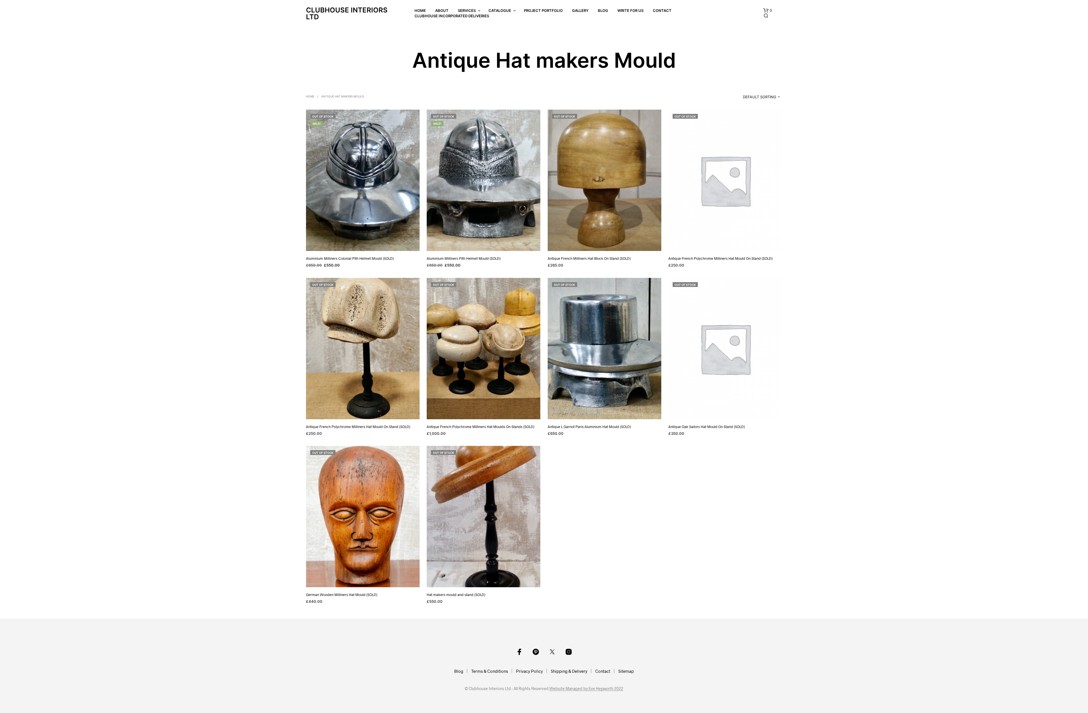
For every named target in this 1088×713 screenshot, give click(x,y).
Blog (603, 10)
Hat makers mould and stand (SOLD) (456, 594)
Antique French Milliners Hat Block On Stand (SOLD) (589, 258)
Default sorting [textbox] (759, 97)
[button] (767, 10)
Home (420, 10)
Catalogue (499, 10)
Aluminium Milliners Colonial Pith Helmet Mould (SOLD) (350, 258)
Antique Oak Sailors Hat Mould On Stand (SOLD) (706, 426)
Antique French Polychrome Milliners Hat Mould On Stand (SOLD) (720, 258)
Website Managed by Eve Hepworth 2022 (586, 688)
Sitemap (626, 671)
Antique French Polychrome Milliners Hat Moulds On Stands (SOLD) (480, 426)
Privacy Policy (529, 671)
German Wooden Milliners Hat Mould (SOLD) (341, 594)
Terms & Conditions (489, 671)
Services (467, 10)
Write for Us (630, 10)
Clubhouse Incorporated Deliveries (452, 16)
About (442, 10)
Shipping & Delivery (569, 671)
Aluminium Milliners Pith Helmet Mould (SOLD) (464, 258)
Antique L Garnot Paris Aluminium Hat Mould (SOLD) (589, 426)
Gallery (580, 10)
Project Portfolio (543, 10)
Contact (662, 10)
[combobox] (754, 97)
